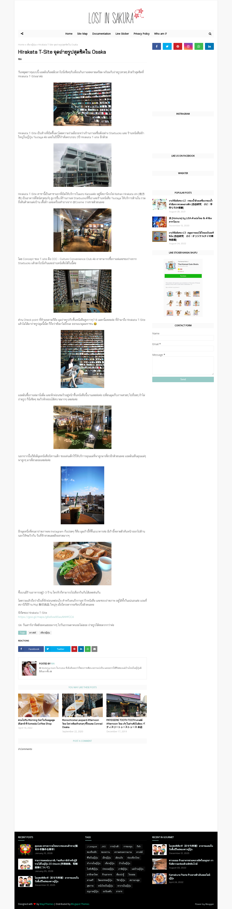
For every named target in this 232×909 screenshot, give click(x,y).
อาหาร (119, 891)
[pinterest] (177, 46)
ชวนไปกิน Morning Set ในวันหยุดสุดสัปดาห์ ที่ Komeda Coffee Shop (36, 722)
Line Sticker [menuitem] (122, 33)
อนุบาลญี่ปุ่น (92, 891)
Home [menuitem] (68, 33)
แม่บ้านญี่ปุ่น (137, 869)
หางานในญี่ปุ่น (124, 885)
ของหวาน (105, 852)
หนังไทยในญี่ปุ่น (105, 885)
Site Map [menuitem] (82, 33)
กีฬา (139, 846)
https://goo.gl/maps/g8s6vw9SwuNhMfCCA (46, 617)
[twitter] (167, 46)
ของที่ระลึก (92, 852)
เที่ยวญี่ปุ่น (31, 44)
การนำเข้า (114, 846)
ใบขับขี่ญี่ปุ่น (92, 869)
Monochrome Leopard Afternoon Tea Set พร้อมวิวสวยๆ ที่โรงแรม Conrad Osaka (82, 724)
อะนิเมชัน (107, 891)
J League (92, 846)
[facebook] (156, 46)
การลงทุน (128, 846)
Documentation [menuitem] (101, 33)
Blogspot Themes (80, 904)
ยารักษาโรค (92, 874)
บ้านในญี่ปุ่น (124, 863)
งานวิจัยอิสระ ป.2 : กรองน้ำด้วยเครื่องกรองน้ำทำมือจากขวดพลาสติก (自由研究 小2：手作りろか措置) (191, 204)
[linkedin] (209, 46)
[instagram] (188, 46)
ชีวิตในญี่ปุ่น (92, 857)
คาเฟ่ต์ (32, 632)
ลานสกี (90, 880)
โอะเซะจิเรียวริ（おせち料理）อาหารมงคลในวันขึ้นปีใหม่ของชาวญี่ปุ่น (57, 879)
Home (21, 44)
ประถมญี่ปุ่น (108, 869)
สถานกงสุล (135, 880)
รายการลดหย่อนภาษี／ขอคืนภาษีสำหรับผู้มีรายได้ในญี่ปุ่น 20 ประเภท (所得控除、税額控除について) (56, 864)
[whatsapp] (198, 46)
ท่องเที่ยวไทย (133, 857)
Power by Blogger (204, 904)
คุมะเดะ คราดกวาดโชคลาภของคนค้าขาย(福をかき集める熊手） (56, 847)
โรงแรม (132, 874)
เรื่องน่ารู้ (120, 874)
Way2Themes (46, 904)
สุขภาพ (90, 885)
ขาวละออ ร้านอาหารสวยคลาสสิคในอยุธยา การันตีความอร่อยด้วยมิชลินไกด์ (191, 862)
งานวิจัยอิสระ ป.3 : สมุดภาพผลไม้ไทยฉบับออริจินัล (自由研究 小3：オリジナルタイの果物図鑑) (191, 236)
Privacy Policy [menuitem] (142, 33)
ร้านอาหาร (107, 874)
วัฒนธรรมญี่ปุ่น (105, 880)
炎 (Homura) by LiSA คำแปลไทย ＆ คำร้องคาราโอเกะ (190, 220)
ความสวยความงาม (123, 852)
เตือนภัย (119, 857)
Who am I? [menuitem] (160, 33)
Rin (20, 59)
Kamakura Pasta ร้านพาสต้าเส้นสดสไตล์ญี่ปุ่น (189, 876)
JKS (104, 846)
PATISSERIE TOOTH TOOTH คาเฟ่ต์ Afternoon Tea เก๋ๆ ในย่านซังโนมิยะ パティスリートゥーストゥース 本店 (125, 724)
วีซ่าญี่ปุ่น (121, 880)
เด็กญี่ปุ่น (106, 857)
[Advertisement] (183, 80)
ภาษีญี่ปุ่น (122, 869)
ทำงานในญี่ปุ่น (93, 863)
